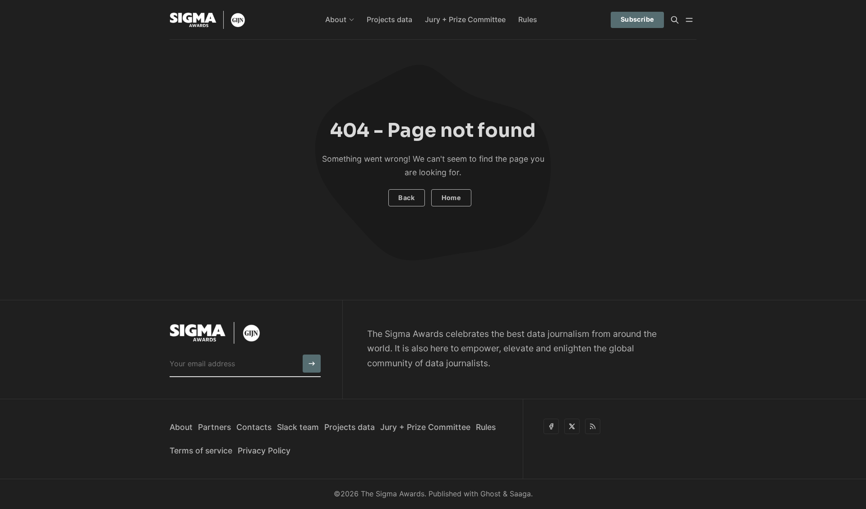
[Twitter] (572, 426)
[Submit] (312, 364)
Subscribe (637, 19)
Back (406, 197)
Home (451, 197)
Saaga (520, 493)
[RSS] (592, 426)
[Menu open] (689, 20)
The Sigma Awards (392, 493)
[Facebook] (551, 426)
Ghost (490, 493)
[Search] (675, 20)
